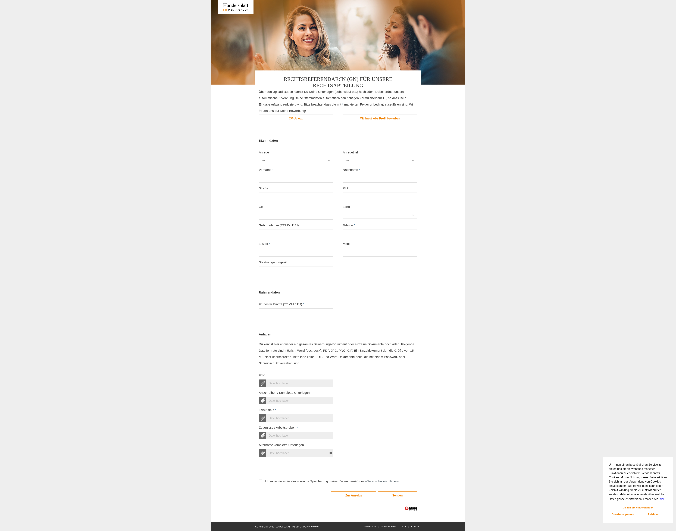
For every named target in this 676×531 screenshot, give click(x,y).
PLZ (346, 188)
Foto (262, 375)
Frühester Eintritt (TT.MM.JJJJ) (281, 304)
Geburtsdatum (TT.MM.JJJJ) (279, 225)
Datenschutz (388, 527)
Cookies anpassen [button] (623, 514)
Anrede (264, 152)
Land (346, 207)
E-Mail (264, 244)
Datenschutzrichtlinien (382, 481)
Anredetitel (350, 152)
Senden (397, 495)
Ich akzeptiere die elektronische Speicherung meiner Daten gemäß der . (332, 481)
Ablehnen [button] (653, 514)
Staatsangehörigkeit (273, 262)
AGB (404, 527)
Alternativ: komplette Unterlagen (281, 445)
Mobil (346, 244)
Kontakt (416, 527)
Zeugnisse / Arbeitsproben (278, 427)
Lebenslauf (267, 410)
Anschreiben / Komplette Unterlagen (284, 392)
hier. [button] (662, 499)
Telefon (349, 225)
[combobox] (296, 160)
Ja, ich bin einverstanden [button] (638, 507)
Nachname (351, 170)
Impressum (370, 527)
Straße (263, 188)
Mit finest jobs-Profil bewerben (380, 118)
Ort (261, 207)
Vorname (266, 170)
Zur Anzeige (353, 495)
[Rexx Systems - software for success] (411, 508)
